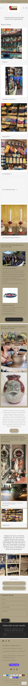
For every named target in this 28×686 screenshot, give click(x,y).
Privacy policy (7, 682)
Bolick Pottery (14, 588)
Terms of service (14, 682)
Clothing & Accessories (8, 99)
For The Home (6, 174)
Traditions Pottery (9, 680)
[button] (1, 8)
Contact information (14, 684)
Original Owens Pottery (14, 583)
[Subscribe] (23, 634)
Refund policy (22, 680)
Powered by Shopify (15, 680)
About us (14, 430)
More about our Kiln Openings (14, 319)
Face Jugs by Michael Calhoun (10, 237)
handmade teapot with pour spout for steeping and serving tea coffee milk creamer (12, 503)
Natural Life (5, 136)
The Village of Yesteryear (8, 313)
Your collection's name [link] (8, 189)
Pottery (4, 62)
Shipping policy (21, 682)
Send (5, 620)
